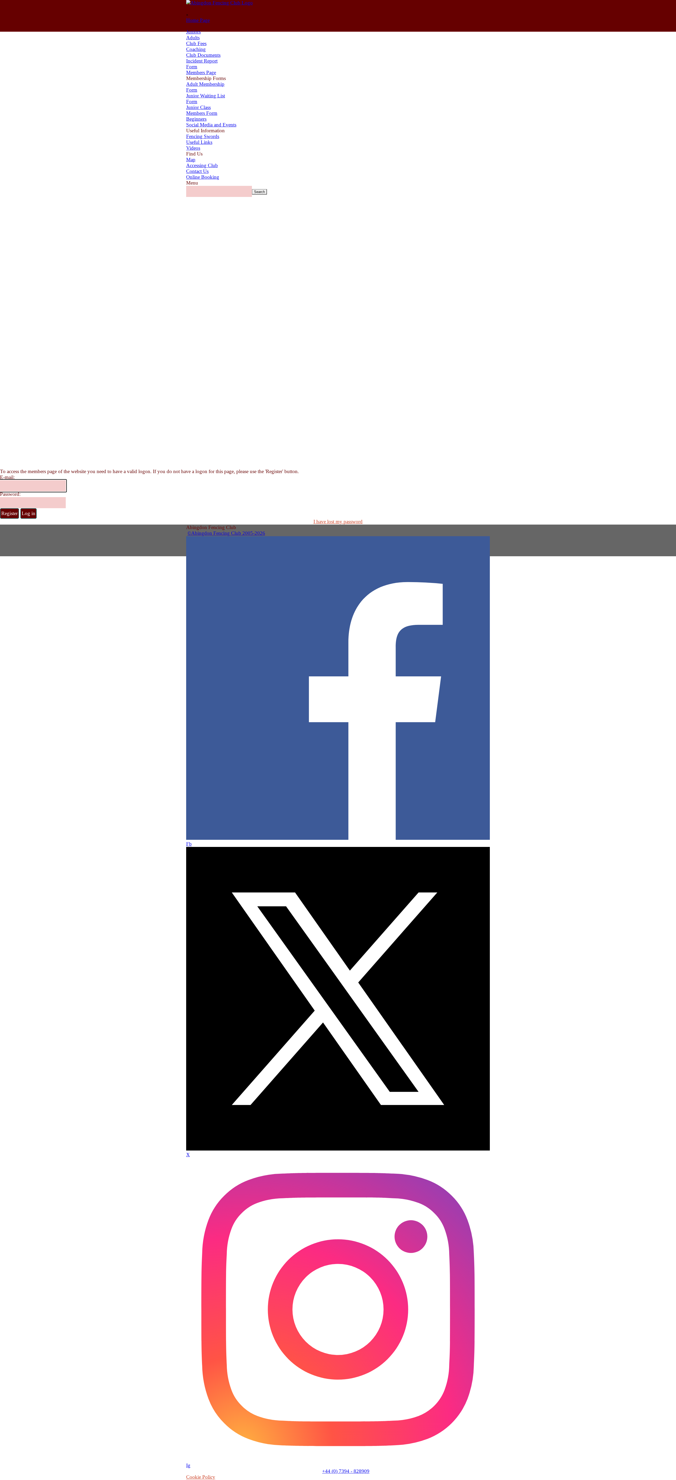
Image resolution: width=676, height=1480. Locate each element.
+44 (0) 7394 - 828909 (345, 1471)
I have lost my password (338, 521)
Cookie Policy (200, 1477)
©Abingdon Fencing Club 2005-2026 (226, 533)
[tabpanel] (338, 530)
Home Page (198, 20)
